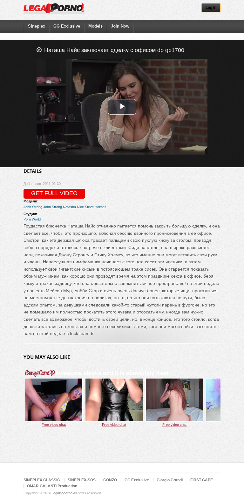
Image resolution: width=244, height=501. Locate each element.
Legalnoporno (61, 493)
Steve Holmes (95, 207)
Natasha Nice (73, 207)
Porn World (32, 219)
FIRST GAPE (201, 480)
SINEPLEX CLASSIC (42, 480)
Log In (211, 7)
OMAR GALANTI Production (52, 486)
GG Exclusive (66, 26)
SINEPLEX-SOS (82, 480)
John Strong (33, 207)
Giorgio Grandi (170, 480)
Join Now (120, 26)
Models (95, 26)
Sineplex (36, 26)
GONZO (110, 480)
